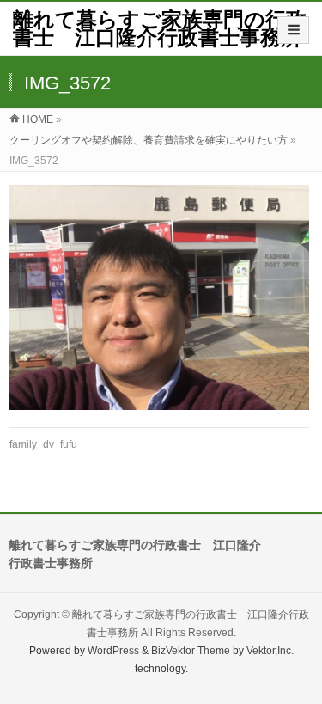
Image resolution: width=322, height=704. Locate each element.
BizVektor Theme (190, 651)
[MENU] (293, 30)
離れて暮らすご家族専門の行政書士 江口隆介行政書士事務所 (160, 28)
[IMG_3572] (159, 297)
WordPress (113, 651)
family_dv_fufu (43, 444)
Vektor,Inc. (270, 651)
